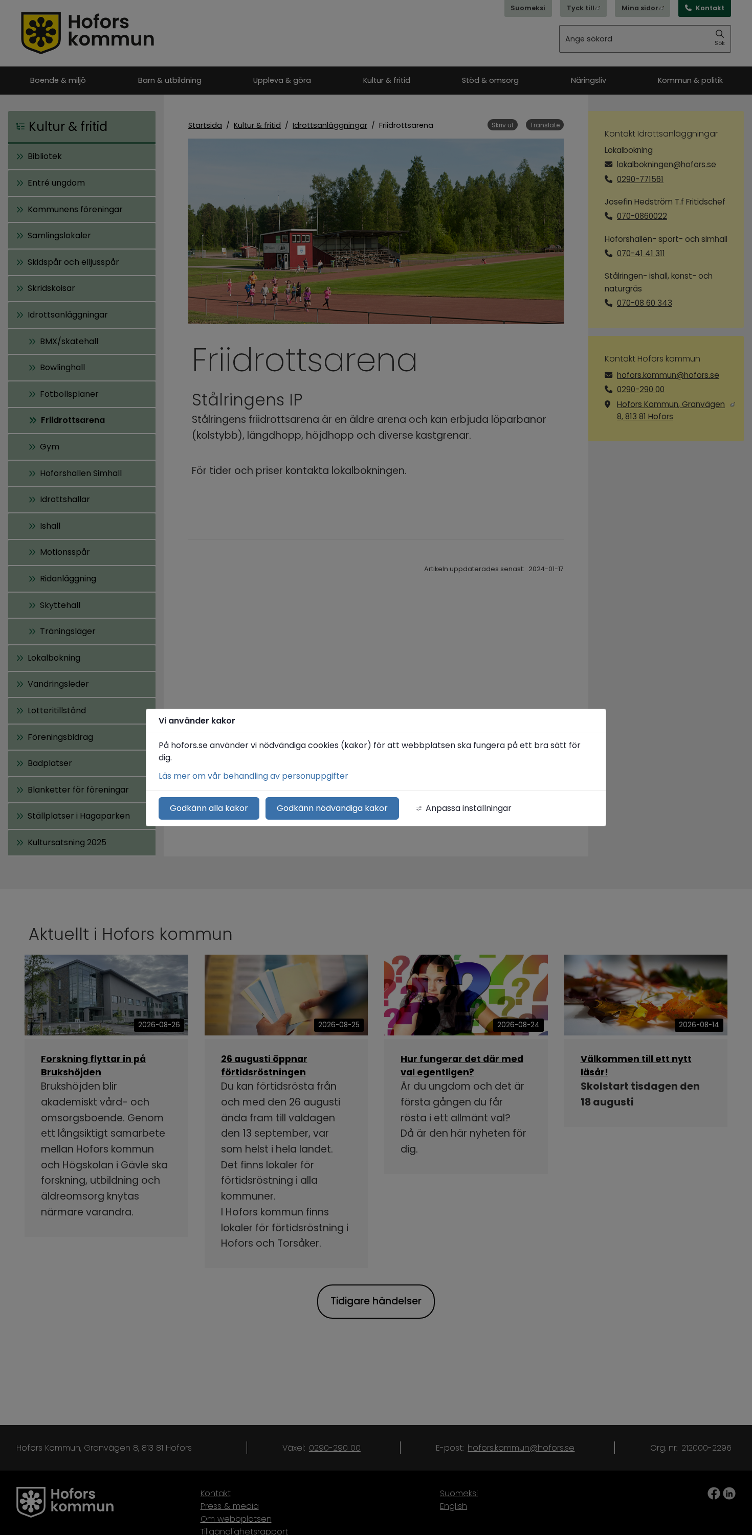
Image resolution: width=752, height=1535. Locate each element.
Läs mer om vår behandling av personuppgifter (253, 776)
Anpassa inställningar (469, 808)
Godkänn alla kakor (209, 808)
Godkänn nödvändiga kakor (332, 808)
